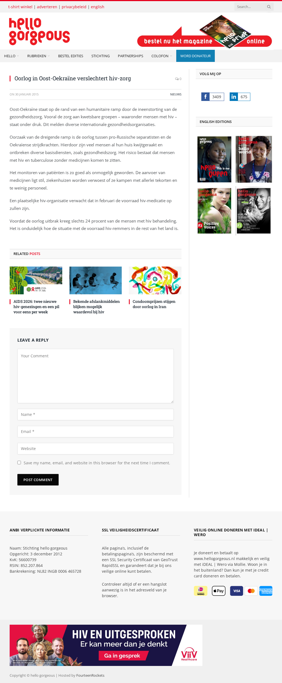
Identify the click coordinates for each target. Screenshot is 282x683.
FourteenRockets (90, 675)
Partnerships (130, 55)
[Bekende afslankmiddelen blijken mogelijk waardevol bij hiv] (95, 280)
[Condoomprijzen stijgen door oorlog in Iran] (155, 280)
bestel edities (70, 55)
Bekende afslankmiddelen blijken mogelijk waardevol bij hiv (96, 306)
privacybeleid (74, 6)
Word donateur (195, 55)
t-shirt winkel (20, 6)
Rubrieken (36, 55)
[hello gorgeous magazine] (61, 31)
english (97, 6)
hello (9, 55)
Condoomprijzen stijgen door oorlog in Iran (154, 304)
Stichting (100, 55)
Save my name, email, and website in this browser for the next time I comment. (97, 462)
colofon (160, 55)
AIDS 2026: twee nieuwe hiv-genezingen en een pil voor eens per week (36, 306)
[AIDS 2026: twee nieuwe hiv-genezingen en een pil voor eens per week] (36, 280)
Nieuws (175, 94)
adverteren (47, 6)
